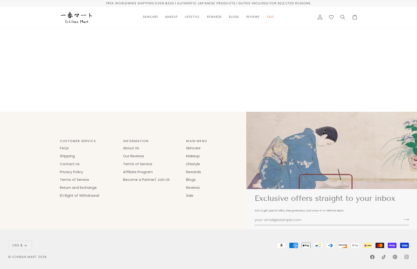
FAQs (64, 148)
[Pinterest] (395, 257)
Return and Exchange (78, 187)
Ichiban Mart (24, 257)
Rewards (193, 172)
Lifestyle (193, 164)
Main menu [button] (196, 141)
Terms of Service (74, 179)
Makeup (193, 156)
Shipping (67, 156)
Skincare (193, 148)
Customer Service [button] (78, 141)
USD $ (17, 245)
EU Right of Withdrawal (79, 195)
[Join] (405, 219)
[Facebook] (372, 257)
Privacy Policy (71, 172)
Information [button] (136, 141)
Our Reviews (133, 156)
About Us (131, 148)
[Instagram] (406, 257)
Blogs (191, 179)
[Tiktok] (384, 257)
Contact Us (70, 164)
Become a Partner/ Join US (146, 179)
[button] (150, 17)
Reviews (193, 187)
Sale (189, 195)
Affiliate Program (138, 172)
